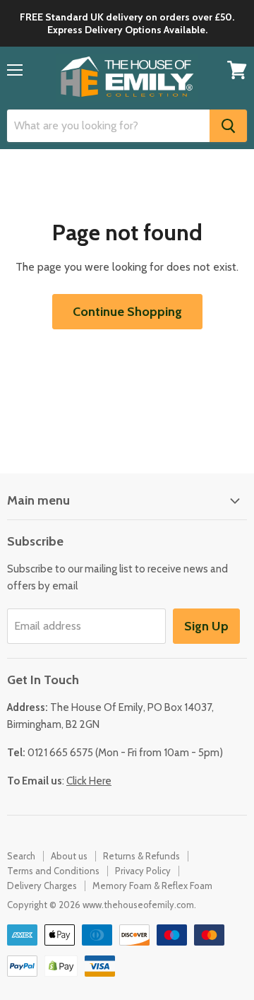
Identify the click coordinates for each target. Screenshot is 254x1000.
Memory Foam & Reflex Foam (152, 885)
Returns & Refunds (141, 855)
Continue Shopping (127, 311)
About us (69, 855)
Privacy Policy (143, 870)
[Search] (228, 126)
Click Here (88, 781)
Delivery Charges (42, 885)
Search (21, 855)
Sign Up (206, 626)
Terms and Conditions (53, 870)
